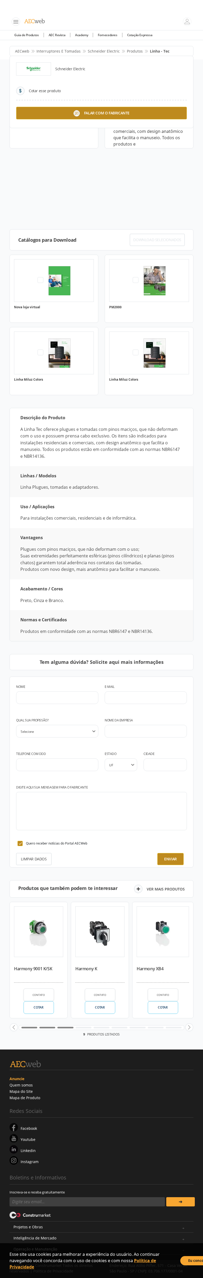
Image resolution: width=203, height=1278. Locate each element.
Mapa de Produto (25, 1097)
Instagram (30, 1161)
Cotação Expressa (140, 35)
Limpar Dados (34, 858)
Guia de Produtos (26, 35)
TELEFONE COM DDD (31, 754)
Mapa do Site (21, 1091)
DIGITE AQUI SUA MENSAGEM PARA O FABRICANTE (52, 787)
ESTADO (111, 754)
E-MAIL (109, 686)
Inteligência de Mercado (34, 1237)
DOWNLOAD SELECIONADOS (157, 239)
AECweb (22, 51)
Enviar (170, 858)
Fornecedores (107, 35)
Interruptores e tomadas (58, 51)
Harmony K (86, 969)
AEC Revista (57, 35)
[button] (14, 1027)
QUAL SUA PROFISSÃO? (32, 720)
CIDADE (149, 754)
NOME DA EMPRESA (119, 720)
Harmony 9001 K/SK (33, 969)
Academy (81, 35)
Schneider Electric (104, 51)
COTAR (38, 1007)
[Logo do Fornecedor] (33, 69)
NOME (20, 686)
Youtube (28, 1139)
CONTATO (39, 995)
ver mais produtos (166, 889)
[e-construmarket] (30, 1215)
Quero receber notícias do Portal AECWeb (56, 843)
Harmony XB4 (150, 969)
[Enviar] (180, 1201)
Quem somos (21, 1085)
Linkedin (28, 1150)
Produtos (135, 51)
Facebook (29, 1128)
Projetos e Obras (28, 1226)
